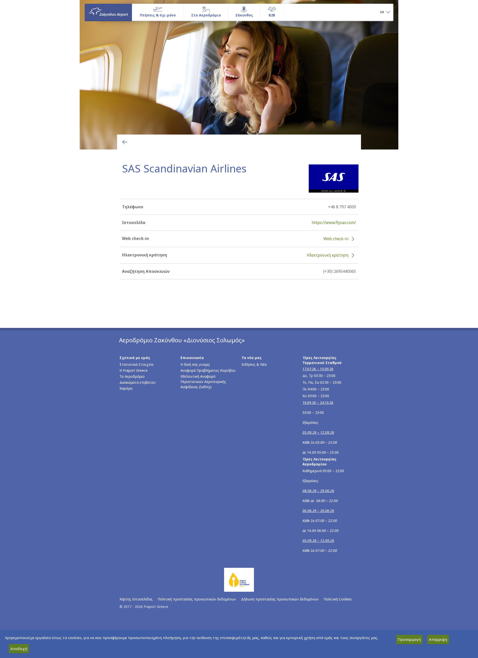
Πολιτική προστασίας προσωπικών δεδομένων (197, 599)
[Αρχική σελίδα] (108, 12)
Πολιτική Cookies (338, 599)
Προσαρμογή (409, 639)
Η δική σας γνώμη (195, 364)
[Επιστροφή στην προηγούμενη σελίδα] (124, 142)
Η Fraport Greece (134, 370)
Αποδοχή (18, 648)
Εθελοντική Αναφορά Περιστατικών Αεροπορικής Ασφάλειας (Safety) (203, 381)
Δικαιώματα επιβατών (138, 382)
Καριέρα (126, 388)
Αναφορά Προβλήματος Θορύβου (208, 370)
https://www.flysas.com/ (334, 222)
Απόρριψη (438, 639)
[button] (385, 12)
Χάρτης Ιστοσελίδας (136, 599)
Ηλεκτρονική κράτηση (328, 255)
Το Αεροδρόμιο (132, 376)
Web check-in (336, 238)
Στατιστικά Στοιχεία (136, 364)
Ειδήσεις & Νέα (254, 364)
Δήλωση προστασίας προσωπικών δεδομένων (280, 599)
